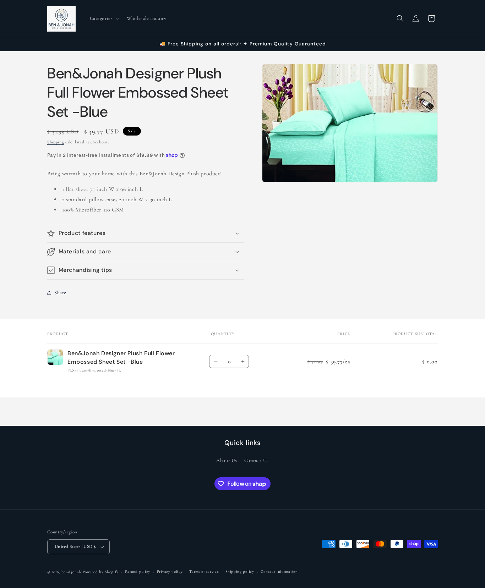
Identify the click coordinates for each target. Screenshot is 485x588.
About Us (226, 460)
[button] (104, 18)
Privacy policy (170, 571)
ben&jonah (71, 572)
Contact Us (256, 460)
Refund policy (137, 571)
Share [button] (60, 293)
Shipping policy (239, 571)
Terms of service (204, 571)
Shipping (55, 141)
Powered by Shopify (101, 572)
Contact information (279, 571)
